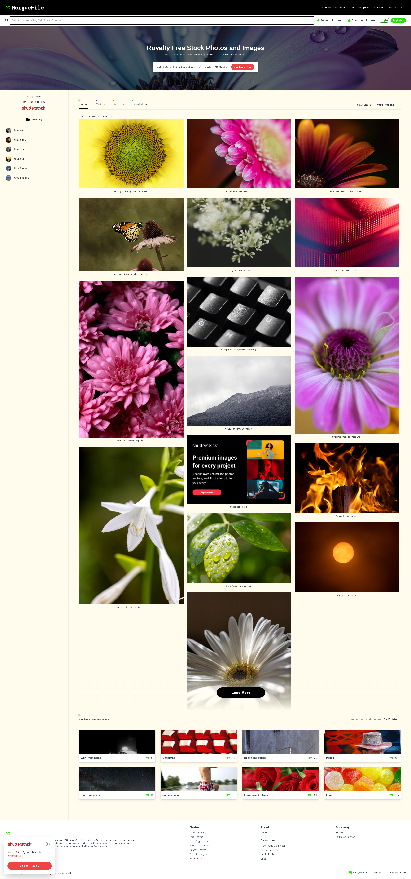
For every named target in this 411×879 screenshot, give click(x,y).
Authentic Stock (270, 850)
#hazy (340, 595)
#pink (229, 191)
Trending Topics (198, 841)
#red (360, 270)
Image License (197, 832)
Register (398, 20)
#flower (238, 191)
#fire (347, 516)
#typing (252, 349)
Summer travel (171, 795)
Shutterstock (197, 858)
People (330, 757)
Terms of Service (345, 836)
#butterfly (141, 274)
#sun (347, 595)
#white (142, 607)
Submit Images (198, 854)
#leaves (237, 585)
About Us (266, 832)
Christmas (168, 757)
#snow (229, 428)
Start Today (29, 866)
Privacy (340, 832)
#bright (119, 191)
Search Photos (197, 849)
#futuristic (338, 270)
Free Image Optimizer (273, 845)
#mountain (239, 428)
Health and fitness (255, 757)
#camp (339, 516)
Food (329, 795)
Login (384, 20)
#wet (229, 585)
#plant (239, 270)
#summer (121, 607)
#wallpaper (357, 191)
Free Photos (196, 836)
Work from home (91, 757)
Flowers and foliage (256, 795)
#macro (143, 191)
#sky (354, 595)
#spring (129, 274)
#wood (355, 516)
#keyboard (240, 349)
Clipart (264, 858)
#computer (227, 349)
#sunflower (132, 191)
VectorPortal (268, 854)
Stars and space (91, 795)
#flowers (130, 440)
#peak (249, 428)
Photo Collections (199, 845)
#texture (351, 270)
